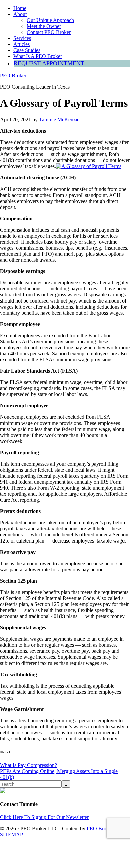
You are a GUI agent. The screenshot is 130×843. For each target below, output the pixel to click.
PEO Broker (13, 75)
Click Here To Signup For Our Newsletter (44, 817)
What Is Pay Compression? (28, 765)
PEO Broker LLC (106, 828)
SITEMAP (11, 834)
